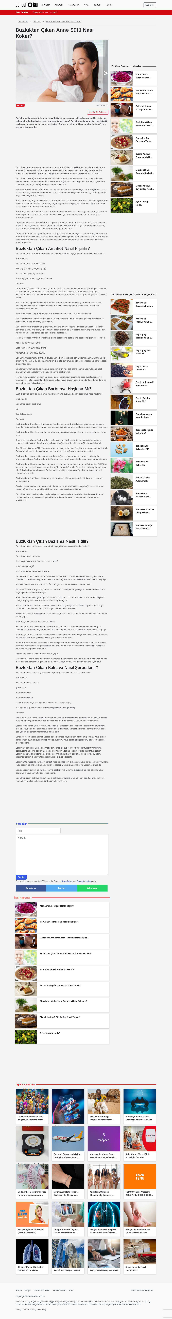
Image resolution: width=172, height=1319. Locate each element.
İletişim (28, 1290)
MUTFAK (37, 21)
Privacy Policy (66, 881)
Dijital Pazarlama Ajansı (142, 1290)
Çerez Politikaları (42, 1290)
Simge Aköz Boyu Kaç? (44, 12)
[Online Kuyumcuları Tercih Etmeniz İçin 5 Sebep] (32, 1143)
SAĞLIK (97, 5)
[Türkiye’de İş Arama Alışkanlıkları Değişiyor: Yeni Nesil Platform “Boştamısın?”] (68, 1106)
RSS (71, 1290)
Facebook (31, 888)
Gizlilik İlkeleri (59, 1290)
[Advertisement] (62, 147)
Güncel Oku (23, 21)
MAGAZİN (59, 5)
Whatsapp (92, 888)
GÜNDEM (46, 5)
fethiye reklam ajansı (25, 1309)
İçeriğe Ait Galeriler (97, 112)
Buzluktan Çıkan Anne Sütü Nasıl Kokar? (63, 21)
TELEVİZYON (73, 5)
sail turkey (41, 1309)
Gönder (21, 877)
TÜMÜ (108, 5)
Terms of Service (83, 881)
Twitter (61, 888)
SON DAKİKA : (23, 12)
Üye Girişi (150, 5)
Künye (19, 1290)
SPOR (86, 5)
